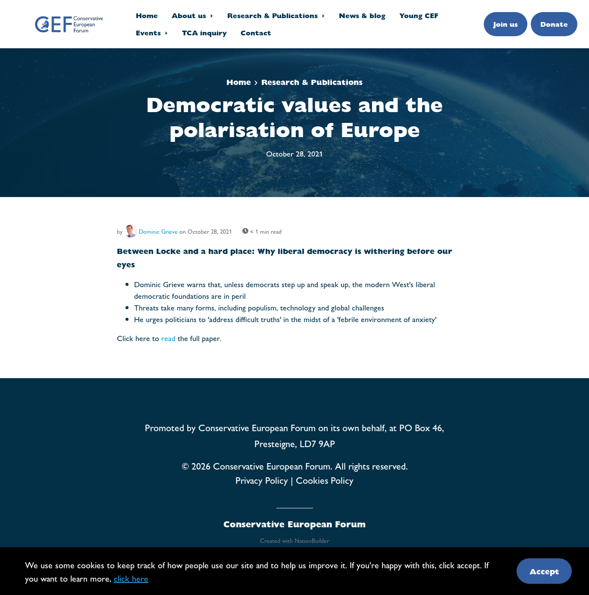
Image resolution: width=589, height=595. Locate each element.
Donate (554, 24)
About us (190, 15)
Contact (256, 33)
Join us (505, 24)
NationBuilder (311, 540)
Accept (544, 571)
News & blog (362, 15)
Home (147, 15)
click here (131, 578)
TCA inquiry (204, 33)
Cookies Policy (325, 480)
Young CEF (419, 15)
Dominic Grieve (158, 231)
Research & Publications (273, 15)
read (168, 337)
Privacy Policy (261, 480)
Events (149, 33)
